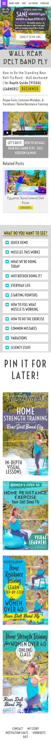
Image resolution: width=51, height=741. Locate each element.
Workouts (39, 733)
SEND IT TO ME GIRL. (31, 37)
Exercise (45, 3)
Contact (17, 729)
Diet (24, 3)
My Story (33, 3)
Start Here (14, 3)
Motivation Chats (17, 733)
